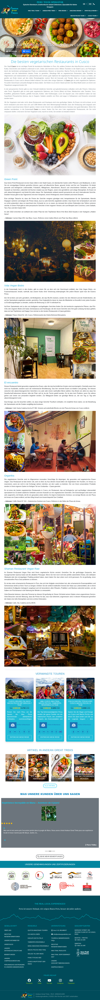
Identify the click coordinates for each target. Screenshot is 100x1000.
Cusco (13, 66)
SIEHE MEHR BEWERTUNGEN (51, 856)
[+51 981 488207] (94, 4)
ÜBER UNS (7, 930)
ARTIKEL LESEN (16, 765)
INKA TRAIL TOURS (33, 10)
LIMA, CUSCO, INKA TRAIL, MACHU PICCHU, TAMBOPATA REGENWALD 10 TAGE (50, 703)
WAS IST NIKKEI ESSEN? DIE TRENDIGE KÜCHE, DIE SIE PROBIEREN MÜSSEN (84, 774)
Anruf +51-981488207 (60, 930)
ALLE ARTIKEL (50, 786)
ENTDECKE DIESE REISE (50, 737)
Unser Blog (8, 944)
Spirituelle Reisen (91, 10)
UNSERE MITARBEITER (11, 940)
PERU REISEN (62, 10)
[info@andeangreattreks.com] (90, 4)
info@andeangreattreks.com (62, 934)
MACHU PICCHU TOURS (78, 15)
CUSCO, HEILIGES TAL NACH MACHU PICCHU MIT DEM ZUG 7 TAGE (19, 703)
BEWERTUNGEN (9, 954)
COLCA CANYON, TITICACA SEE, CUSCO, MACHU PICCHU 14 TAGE (80, 703)
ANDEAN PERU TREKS (49, 10)
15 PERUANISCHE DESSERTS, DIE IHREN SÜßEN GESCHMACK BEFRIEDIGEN (16, 774)
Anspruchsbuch (57, 967)
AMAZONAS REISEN (75, 10)
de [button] (84, 4)
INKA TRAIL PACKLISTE (58, 950)
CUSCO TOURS (92, 15)
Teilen (27, 51)
